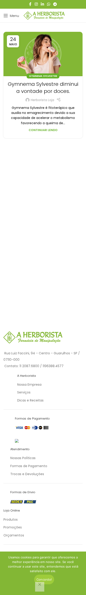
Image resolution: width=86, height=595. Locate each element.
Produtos (10, 519)
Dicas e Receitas (30, 400)
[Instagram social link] (36, 4)
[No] (39, 587)
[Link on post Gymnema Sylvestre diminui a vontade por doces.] (43, 54)
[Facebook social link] (30, 4)
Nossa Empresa (29, 384)
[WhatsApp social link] (49, 4)
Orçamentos (13, 535)
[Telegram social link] (55, 4)
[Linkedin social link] (42, 4)
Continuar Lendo (43, 130)
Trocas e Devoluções (27, 474)
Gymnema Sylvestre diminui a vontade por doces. (43, 88)
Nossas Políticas (23, 458)
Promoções (12, 527)
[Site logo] (44, 15)
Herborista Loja (42, 100)
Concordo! (44, 579)
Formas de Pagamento (28, 466)
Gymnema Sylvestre (43, 76)
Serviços (24, 392)
